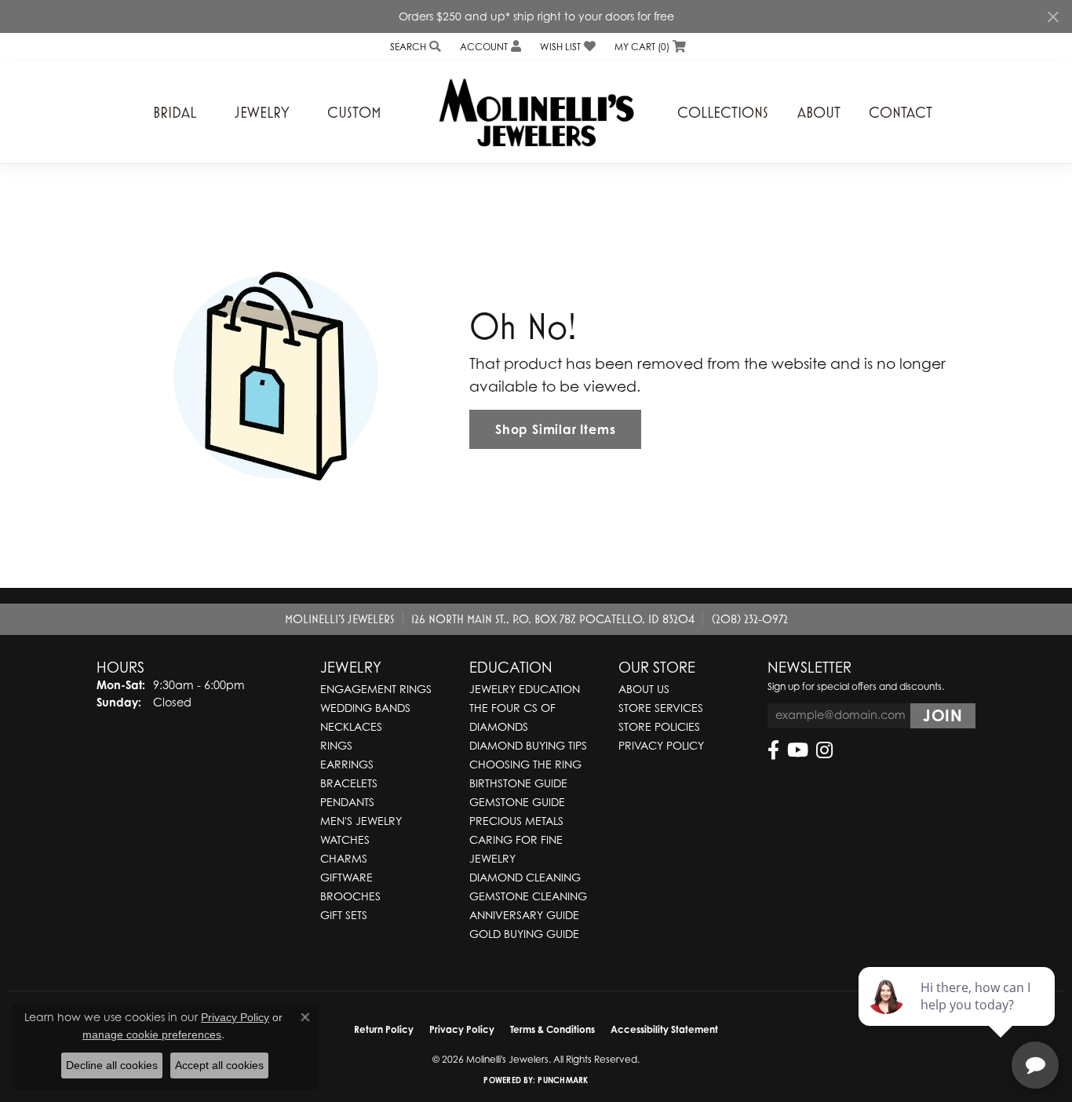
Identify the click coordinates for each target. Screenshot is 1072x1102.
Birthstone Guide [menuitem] (518, 783)
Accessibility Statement (664, 1029)
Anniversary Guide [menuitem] (524, 914)
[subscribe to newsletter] (942, 715)
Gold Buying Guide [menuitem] (524, 933)
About (818, 112)
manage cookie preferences (151, 1034)
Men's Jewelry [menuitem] (361, 820)
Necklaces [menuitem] (351, 726)
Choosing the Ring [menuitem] (525, 764)
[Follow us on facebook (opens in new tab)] (773, 750)
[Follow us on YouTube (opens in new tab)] (797, 750)
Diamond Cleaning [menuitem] (525, 877)
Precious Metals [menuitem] (516, 820)
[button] (414, 46)
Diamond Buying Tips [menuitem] (528, 745)
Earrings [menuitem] (347, 764)
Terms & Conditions (552, 1029)
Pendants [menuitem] (347, 801)
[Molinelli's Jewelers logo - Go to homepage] (536, 112)
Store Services (660, 707)
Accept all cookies (219, 1065)
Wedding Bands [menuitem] (365, 707)
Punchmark (563, 1080)
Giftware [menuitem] (346, 877)
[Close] (1053, 17)
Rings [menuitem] (336, 745)
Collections (722, 112)
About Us (643, 688)
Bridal (174, 112)
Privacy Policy (661, 745)
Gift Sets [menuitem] (343, 914)
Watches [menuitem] (345, 839)
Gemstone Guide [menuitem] (517, 801)
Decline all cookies (112, 1065)
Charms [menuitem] (343, 858)
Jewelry (262, 112)
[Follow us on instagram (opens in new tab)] (824, 750)
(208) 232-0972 (750, 618)
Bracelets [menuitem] (348, 783)
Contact (900, 112)
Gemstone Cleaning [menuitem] (528, 896)
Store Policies (659, 726)
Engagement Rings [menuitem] (376, 688)
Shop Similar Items (555, 429)
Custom (354, 112)
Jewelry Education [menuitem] (524, 688)
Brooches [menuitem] (350, 896)
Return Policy (384, 1029)
